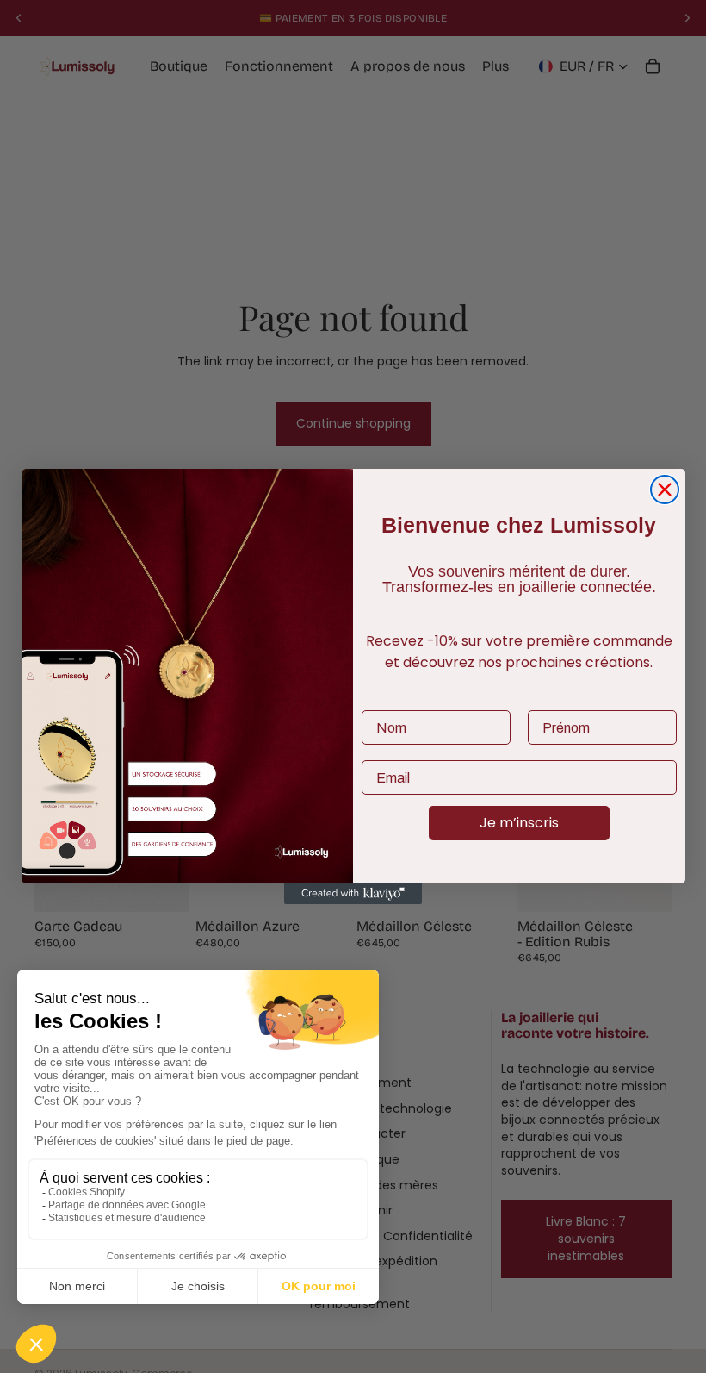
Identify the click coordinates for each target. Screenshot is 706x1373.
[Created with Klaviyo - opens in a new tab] (353, 893)
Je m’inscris (519, 823)
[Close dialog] (664, 489)
